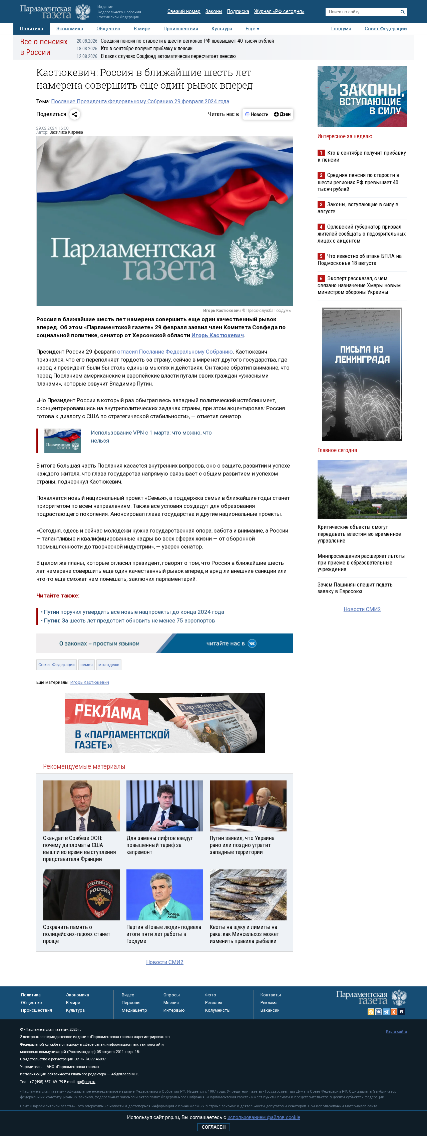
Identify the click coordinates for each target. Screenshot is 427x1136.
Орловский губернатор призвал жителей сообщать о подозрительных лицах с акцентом (362, 233)
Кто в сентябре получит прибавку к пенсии (134, 48)
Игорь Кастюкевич (217, 335)
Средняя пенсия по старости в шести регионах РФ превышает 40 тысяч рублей (175, 41)
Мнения (171, 1002)
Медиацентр (134, 1010)
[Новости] (257, 114)
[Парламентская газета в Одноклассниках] (394, 1011)
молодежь (108, 664)
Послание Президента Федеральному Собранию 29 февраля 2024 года (140, 101)
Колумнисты (218, 1010)
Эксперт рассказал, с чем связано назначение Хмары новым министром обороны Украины (359, 285)
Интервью (174, 1010)
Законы (213, 11)
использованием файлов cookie (264, 1117)
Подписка (238, 11)
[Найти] (402, 12)
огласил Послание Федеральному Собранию (175, 351)
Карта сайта (396, 1031)
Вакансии (270, 1010)
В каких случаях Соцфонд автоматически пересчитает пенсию (156, 56)
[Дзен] (282, 114)
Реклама (269, 1002)
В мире (142, 29)
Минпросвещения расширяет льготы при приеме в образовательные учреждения (361, 562)
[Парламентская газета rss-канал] (371, 1011)
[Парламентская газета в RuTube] (401, 1011)
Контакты (271, 994)
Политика (31, 29)
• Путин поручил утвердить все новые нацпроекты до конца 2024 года (132, 611)
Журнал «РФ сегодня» (279, 11)
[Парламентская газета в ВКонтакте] (378, 1011)
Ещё (250, 29)
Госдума (341, 29)
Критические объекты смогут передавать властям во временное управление (359, 534)
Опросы (171, 994)
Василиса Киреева (66, 132)
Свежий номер (183, 11)
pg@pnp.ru (86, 1082)
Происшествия (180, 29)
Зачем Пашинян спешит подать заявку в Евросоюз (355, 587)
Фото (210, 994)
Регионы (213, 1002)
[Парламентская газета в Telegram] (386, 1011)
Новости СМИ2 (164, 962)
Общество (108, 29)
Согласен (214, 1127)
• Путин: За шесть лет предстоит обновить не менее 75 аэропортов (128, 620)
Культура (221, 29)
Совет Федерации (386, 29)
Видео (128, 994)
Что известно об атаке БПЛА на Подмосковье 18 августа (360, 259)
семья (86, 664)
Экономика (69, 29)
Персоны (131, 1002)
